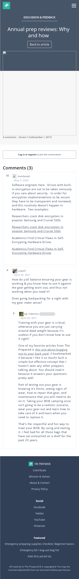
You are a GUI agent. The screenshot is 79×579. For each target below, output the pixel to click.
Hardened (24, 176)
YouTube (39, 519)
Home (39, 464)
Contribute (39, 470)
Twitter (39, 513)
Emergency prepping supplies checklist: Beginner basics (39, 544)
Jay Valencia (31, 313)
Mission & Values (39, 476)
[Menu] (74, 5)
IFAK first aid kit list (39, 556)
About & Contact (40, 482)
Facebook (39, 507)
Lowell (22, 270)
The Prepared (6, 5)
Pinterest (39, 526)
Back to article (39, 44)
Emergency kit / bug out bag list (39, 550)
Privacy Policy (39, 489)
